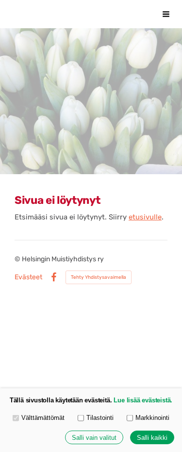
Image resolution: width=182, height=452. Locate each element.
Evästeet (28, 277)
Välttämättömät (43, 417)
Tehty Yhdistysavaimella (98, 277)
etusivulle (145, 217)
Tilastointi (100, 417)
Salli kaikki (152, 437)
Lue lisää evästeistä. (143, 400)
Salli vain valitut (94, 437)
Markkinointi (152, 417)
